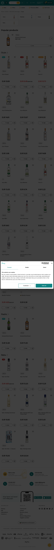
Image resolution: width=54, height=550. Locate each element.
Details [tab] (27, 267)
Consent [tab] (9, 267)
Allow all (44, 285)
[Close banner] (51, 263)
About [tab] (44, 267)
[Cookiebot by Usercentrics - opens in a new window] (42, 263)
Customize (26, 285)
